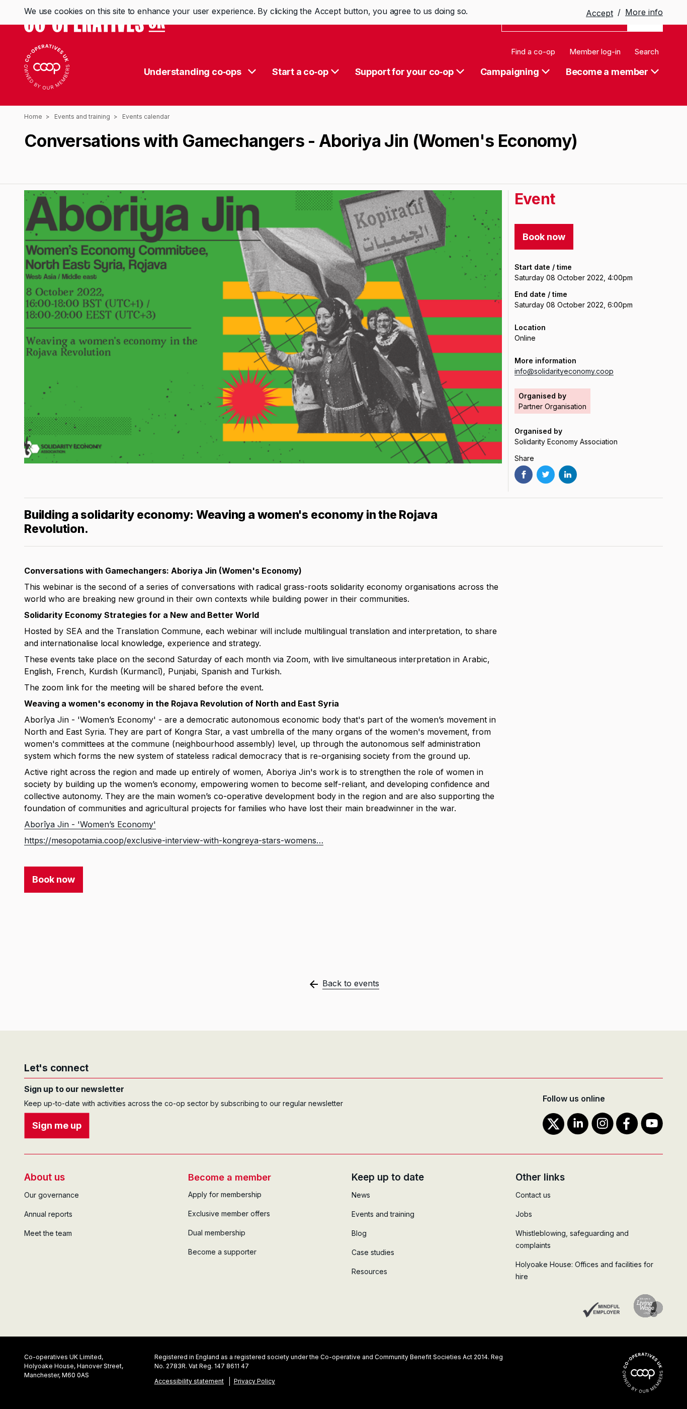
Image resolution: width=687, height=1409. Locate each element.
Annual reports (48, 1214)
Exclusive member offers (229, 1213)
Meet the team (48, 1233)
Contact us (533, 1195)
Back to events (350, 983)
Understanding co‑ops (192, 71)
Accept (599, 13)
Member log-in (595, 51)
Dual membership (216, 1232)
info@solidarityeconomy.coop (564, 371)
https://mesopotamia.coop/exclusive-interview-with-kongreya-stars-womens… (173, 840)
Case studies (373, 1252)
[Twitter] (546, 474)
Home (33, 116)
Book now (544, 236)
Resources (369, 1271)
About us (44, 1177)
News (361, 1195)
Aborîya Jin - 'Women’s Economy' (90, 824)
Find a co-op (533, 51)
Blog (359, 1233)
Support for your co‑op (404, 71)
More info (644, 12)
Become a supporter (222, 1251)
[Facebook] (523, 474)
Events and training (82, 116)
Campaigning (509, 71)
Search (647, 51)
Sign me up (56, 1125)
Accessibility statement (189, 1381)
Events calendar (145, 116)
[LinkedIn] (568, 474)
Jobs (524, 1214)
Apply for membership (225, 1194)
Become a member (607, 71)
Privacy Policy (254, 1381)
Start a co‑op (300, 71)
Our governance (51, 1195)
